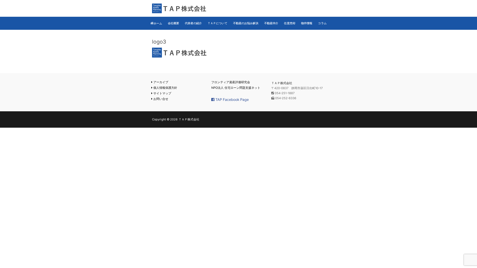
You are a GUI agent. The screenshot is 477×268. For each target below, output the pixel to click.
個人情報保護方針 (164, 87)
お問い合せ (160, 98)
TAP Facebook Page (231, 99)
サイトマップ (161, 93)
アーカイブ (160, 82)
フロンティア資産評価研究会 (230, 82)
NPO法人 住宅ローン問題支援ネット (235, 87)
